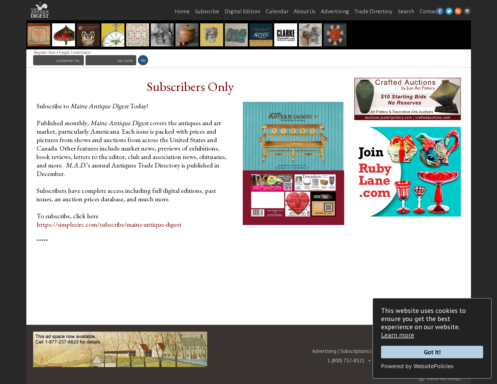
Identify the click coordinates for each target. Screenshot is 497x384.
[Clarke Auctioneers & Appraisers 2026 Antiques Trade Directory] (285, 35)
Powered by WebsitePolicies (417, 366)
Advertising (335, 11)
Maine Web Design (444, 378)
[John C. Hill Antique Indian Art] (236, 35)
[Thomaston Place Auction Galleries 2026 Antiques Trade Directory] (261, 35)
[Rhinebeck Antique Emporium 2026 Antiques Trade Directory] (211, 35)
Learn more (397, 335)
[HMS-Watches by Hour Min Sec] (112, 35)
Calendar (277, 11)
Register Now (44, 52)
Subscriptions (354, 351)
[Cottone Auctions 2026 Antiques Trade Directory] (63, 35)
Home (182, 11)
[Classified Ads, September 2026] (310, 35)
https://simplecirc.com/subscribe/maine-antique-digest (109, 224)
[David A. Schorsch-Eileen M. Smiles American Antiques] (335, 35)
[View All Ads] (43, 24)
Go (143, 60)
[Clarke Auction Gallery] (137, 35)
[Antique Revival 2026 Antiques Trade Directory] (88, 35)
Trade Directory (373, 11)
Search (406, 11)
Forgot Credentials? (75, 52)
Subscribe (207, 11)
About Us (304, 11)
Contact (429, 11)
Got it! (432, 352)
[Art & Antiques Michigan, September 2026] (186, 35)
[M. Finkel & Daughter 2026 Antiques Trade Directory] (38, 35)
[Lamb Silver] (162, 35)
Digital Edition (242, 11)
